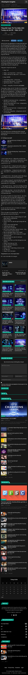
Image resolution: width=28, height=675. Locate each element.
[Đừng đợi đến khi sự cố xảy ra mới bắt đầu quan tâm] (4, 520)
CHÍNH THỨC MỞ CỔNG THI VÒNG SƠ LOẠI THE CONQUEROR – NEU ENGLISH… (16, 450)
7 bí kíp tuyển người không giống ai (13, 512)
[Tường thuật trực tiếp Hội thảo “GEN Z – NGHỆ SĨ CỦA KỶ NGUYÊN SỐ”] (4, 147)
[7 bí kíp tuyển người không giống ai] (4, 514)
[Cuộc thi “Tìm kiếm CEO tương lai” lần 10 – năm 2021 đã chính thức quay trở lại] (7, 343)
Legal (22, 667)
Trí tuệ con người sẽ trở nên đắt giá (13, 557)
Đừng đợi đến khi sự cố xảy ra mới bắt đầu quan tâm (17, 518)
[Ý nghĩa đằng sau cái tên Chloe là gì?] (4, 457)
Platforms (3, 634)
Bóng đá (3, 416)
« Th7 (2, 597)
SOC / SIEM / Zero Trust (6, 631)
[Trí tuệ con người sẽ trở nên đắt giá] (4, 558)
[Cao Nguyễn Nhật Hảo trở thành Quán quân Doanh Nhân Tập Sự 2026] (4, 553)
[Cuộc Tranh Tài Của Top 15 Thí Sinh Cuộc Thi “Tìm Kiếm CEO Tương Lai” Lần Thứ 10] (4, 142)
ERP (2, 626)
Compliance (4, 637)
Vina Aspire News (5, 623)
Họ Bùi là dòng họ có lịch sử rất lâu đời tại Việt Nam (17, 438)
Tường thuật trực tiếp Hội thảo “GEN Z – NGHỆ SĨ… (17, 146)
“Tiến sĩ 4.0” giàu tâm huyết (12, 461)
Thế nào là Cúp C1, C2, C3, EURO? (8, 418)
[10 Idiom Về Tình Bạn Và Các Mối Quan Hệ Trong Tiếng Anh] (4, 468)
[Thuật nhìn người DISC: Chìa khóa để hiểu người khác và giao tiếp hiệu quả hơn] (14, 492)
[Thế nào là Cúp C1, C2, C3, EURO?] (14, 409)
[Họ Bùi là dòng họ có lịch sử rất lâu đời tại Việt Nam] (4, 440)
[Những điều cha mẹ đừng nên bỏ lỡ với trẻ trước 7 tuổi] (4, 474)
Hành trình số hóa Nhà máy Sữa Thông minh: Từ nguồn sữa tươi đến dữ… (16, 546)
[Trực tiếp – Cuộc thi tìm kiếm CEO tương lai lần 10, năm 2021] (20, 329)
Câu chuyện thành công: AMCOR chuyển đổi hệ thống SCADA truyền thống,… (16, 541)
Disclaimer (17, 667)
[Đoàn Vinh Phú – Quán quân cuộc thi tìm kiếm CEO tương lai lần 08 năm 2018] (20, 343)
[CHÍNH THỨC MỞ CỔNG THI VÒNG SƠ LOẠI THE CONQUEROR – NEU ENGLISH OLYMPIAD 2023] (4, 451)
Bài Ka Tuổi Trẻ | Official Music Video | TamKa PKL (7, 274)
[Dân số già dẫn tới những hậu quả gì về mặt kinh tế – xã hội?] (4, 446)
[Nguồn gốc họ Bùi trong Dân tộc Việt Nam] (4, 435)
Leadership (3, 499)
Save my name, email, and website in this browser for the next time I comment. (14, 385)
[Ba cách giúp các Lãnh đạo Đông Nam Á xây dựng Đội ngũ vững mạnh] (4, 525)
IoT (1, 629)
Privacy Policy (11, 667)
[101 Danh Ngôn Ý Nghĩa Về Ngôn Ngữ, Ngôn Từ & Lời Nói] (4, 429)
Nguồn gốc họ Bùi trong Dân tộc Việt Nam (15, 433)
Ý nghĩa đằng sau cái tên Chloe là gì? (14, 455)
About (6, 667)
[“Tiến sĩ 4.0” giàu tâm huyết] (4, 462)
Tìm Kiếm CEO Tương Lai (5, 25)
